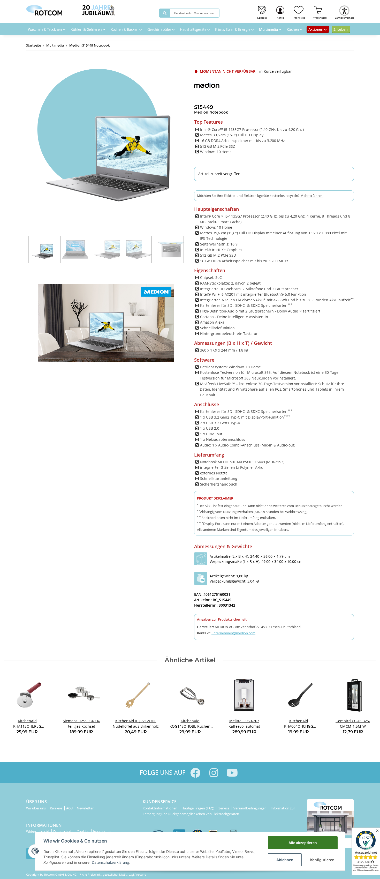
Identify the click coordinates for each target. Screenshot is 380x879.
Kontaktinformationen (160, 808)
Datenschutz (63, 831)
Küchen (293, 29)
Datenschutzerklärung (110, 862)
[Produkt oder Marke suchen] (164, 13)
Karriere (56, 808)
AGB (69, 808)
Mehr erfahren (311, 195)
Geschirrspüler (159, 29)
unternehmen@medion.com (233, 633)
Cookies (83, 831)
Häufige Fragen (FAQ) (198, 808)
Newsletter (85, 808)
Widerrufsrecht (38, 831)
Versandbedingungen (250, 808)
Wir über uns (36, 808)
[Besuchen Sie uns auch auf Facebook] (195, 773)
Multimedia (269, 29)
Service (224, 808)
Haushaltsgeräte (193, 29)
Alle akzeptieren (302, 842)
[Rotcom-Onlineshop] (44, 9)
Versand (140, 874)
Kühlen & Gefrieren (87, 29)
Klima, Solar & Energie (233, 29)
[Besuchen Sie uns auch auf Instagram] (213, 773)
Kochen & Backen (125, 29)
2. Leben (340, 29)
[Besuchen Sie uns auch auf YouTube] (232, 773)
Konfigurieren (322, 860)
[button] (280, 11)
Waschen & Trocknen (45, 29)
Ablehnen (284, 860)
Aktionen (316, 29)
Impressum (102, 831)
